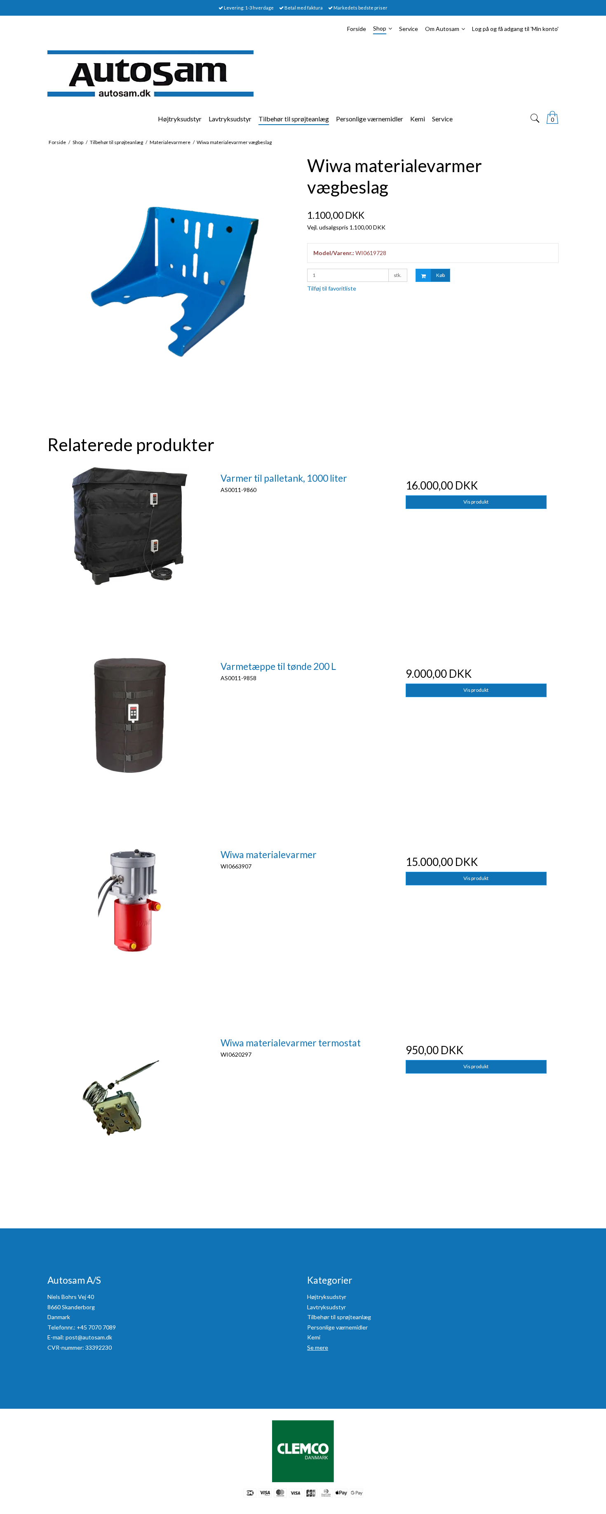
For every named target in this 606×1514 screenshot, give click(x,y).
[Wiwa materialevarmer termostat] (129, 1114)
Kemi (313, 1337)
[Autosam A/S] (303, 73)
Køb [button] (440, 275)
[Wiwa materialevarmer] (129, 925)
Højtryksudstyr (326, 1296)
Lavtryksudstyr (326, 1307)
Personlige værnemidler (337, 1327)
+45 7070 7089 (96, 1327)
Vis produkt (476, 502)
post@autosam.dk (89, 1337)
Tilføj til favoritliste (331, 288)
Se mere (317, 1347)
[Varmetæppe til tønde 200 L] (129, 737)
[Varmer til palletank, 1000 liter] (129, 549)
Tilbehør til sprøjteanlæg (339, 1316)
